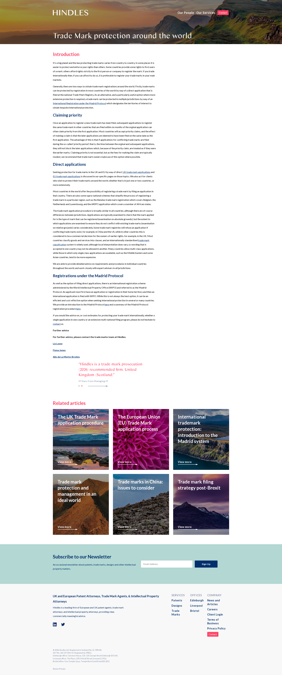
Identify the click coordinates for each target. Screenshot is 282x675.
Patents (177, 600)
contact (57, 323)
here (107, 304)
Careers (212, 609)
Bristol (194, 610)
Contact (223, 12)
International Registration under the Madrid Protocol (79, 103)
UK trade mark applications (136, 172)
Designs (177, 605)
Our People (186, 12)
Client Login (215, 614)
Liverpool (196, 605)
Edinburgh (197, 600)
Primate (62, 669)
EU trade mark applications (66, 176)
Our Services (205, 12)
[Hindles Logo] (70, 12)
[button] (100, 386)
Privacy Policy (216, 628)
